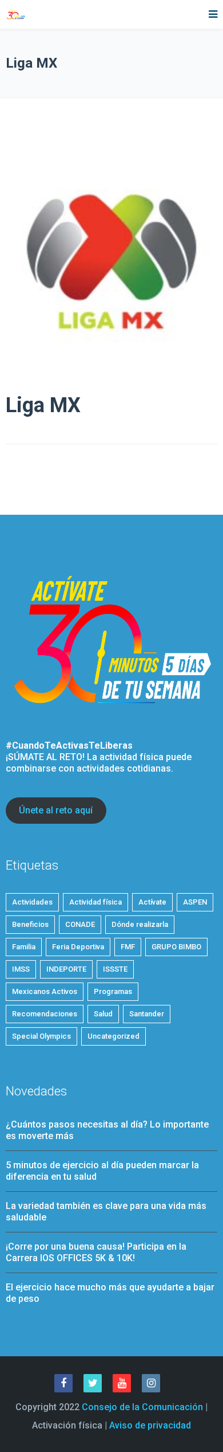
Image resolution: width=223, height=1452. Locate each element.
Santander (146, 1013)
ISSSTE (115, 969)
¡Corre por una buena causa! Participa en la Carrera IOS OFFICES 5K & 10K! (96, 1252)
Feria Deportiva (78, 946)
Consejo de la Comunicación (142, 1407)
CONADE (80, 924)
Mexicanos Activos (44, 991)
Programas (113, 991)
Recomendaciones (44, 1013)
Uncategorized (113, 1036)
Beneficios (30, 924)
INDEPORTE (66, 969)
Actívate (152, 902)
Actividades (32, 902)
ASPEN (195, 902)
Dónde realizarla (140, 924)
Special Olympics (41, 1036)
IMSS (21, 969)
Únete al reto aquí (56, 810)
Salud (103, 1013)
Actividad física (95, 902)
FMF (128, 946)
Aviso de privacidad (150, 1425)
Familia (23, 946)
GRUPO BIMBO (176, 946)
